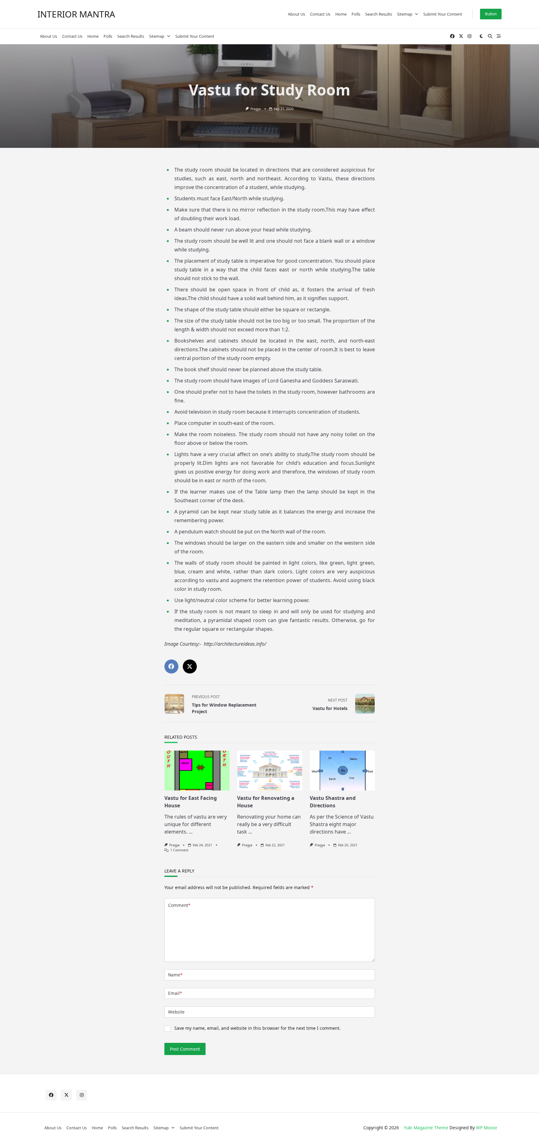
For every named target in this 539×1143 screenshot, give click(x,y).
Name (175, 975)
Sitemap (404, 14)
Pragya (255, 109)
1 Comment (179, 850)
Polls (356, 14)
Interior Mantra (76, 14)
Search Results (378, 14)
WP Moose (486, 1128)
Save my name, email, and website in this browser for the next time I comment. (257, 1028)
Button (491, 14)
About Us (296, 14)
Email (175, 993)
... (190, 831)
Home (341, 14)
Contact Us (320, 14)
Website (176, 1012)
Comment (179, 905)
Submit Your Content (442, 14)
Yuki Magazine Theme (426, 1128)
